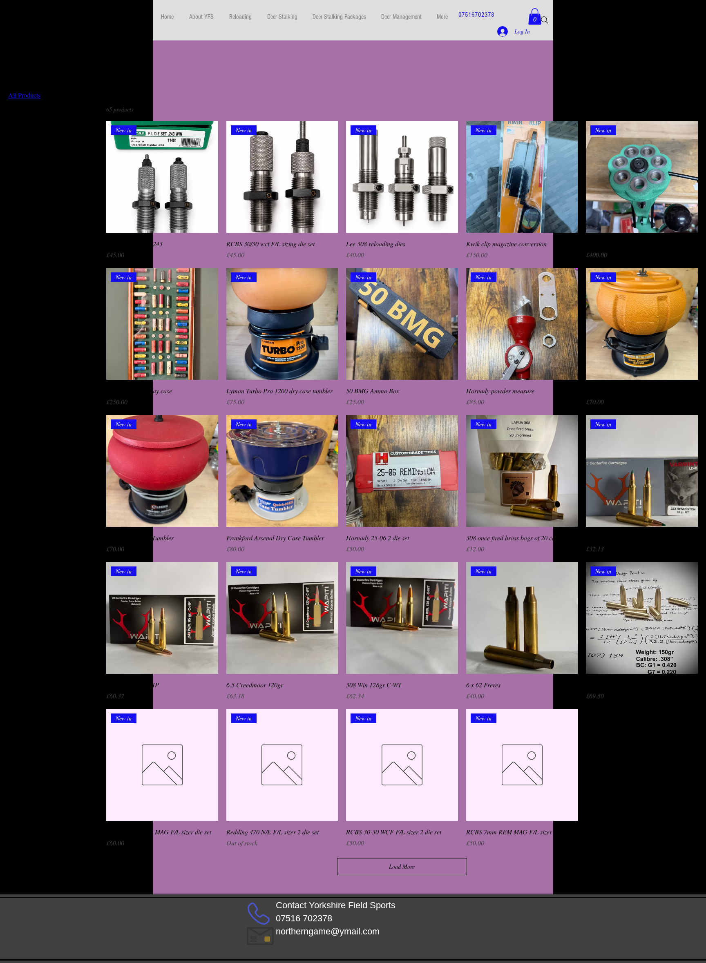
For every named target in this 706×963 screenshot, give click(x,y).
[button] (535, 16)
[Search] (544, 20)
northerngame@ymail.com (328, 931)
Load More (402, 866)
